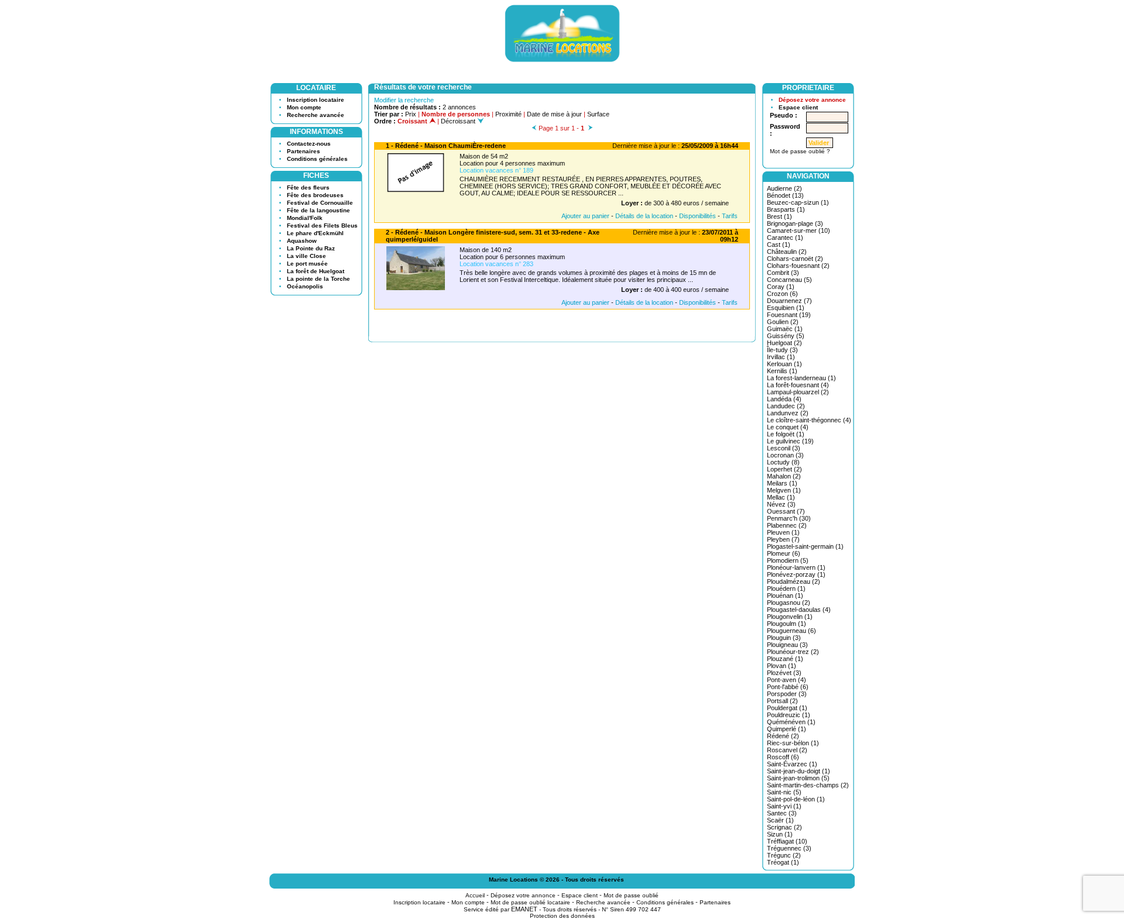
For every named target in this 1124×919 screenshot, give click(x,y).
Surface (598, 114)
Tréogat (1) (783, 862)
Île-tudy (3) (782, 349)
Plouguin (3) (784, 637)
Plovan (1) (781, 665)
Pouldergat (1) (787, 707)
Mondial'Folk (305, 218)
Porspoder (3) (787, 693)
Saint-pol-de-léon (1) (796, 799)
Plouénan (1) (785, 595)
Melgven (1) (784, 490)
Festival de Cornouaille (320, 202)
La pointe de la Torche (318, 279)
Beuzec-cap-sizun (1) (798, 202)
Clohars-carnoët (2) (795, 258)
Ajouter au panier (585, 215)
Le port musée (307, 263)
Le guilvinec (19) (790, 441)
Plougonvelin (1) (790, 616)
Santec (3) (782, 813)
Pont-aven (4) (786, 679)
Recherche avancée (315, 115)
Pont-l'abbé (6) (787, 686)
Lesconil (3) (783, 448)
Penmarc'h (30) (789, 518)
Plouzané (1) (785, 658)
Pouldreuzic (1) (788, 714)
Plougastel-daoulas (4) (799, 609)
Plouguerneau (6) (791, 630)
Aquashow (302, 241)
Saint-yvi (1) (784, 806)
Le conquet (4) (787, 427)
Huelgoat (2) (784, 342)
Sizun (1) (780, 834)
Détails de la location (644, 215)
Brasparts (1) (786, 209)
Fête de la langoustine (318, 210)
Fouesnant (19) (789, 314)
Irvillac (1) (781, 356)
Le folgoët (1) (785, 434)
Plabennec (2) (787, 525)
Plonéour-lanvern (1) (796, 567)
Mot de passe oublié (631, 895)
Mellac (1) (781, 497)
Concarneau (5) (789, 279)
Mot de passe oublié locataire (530, 902)
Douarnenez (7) (789, 300)
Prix (410, 114)
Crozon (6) (782, 293)
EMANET (524, 909)
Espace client (798, 107)
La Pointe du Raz (311, 248)
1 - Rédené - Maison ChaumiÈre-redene (446, 145)
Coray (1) (780, 286)
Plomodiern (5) (787, 560)
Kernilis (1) (782, 370)
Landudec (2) (786, 405)
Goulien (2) (783, 321)
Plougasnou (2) (788, 602)
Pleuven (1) (783, 532)
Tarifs (730, 215)
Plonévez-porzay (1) (796, 574)
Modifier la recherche (404, 100)
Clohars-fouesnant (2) (798, 265)
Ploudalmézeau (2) (793, 581)
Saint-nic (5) (784, 792)
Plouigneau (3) (787, 644)
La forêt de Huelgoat (315, 271)
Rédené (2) (783, 735)
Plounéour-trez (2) (793, 651)
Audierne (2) (784, 188)
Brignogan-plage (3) (795, 223)
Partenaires (303, 151)
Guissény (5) (785, 335)
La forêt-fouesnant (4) (798, 384)
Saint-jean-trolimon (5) (798, 778)
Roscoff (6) (783, 756)
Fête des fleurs (308, 187)
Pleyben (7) (783, 539)
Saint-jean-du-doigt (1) (798, 771)
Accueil (475, 895)
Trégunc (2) (784, 855)
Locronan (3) (785, 455)
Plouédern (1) (786, 588)
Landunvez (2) (787, 413)
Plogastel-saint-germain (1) (805, 546)
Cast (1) (778, 244)
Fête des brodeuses (315, 195)
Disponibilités (697, 215)
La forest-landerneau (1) (801, 377)
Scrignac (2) (784, 827)
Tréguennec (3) (789, 848)
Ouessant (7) (786, 511)
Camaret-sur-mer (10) (798, 230)
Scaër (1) (780, 820)
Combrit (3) (783, 272)
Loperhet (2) (784, 469)
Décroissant (459, 121)
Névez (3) (781, 504)
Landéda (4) (784, 398)
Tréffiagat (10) (787, 841)
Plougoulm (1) (786, 623)
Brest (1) (779, 216)
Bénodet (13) (785, 195)
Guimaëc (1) (785, 328)
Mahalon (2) (784, 476)
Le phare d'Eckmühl (315, 233)
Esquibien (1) (785, 307)
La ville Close (306, 256)
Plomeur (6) (783, 553)
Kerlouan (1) (784, 363)
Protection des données (562, 916)
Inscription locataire (315, 100)
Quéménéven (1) (791, 721)
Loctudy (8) (783, 462)
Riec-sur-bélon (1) (793, 742)
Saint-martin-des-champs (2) (808, 785)
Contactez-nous (309, 143)
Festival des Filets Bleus (322, 225)
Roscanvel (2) (787, 749)
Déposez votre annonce (812, 100)
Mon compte (304, 107)
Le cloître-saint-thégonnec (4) (809, 420)
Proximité (508, 114)
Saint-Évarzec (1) (792, 763)
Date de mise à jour (554, 114)
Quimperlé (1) (786, 728)
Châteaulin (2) (787, 251)
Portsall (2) (782, 700)
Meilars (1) (782, 483)
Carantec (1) (785, 237)
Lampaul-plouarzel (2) (798, 391)
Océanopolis (305, 286)
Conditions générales (317, 159)
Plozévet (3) (784, 672)
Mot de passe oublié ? (800, 151)
